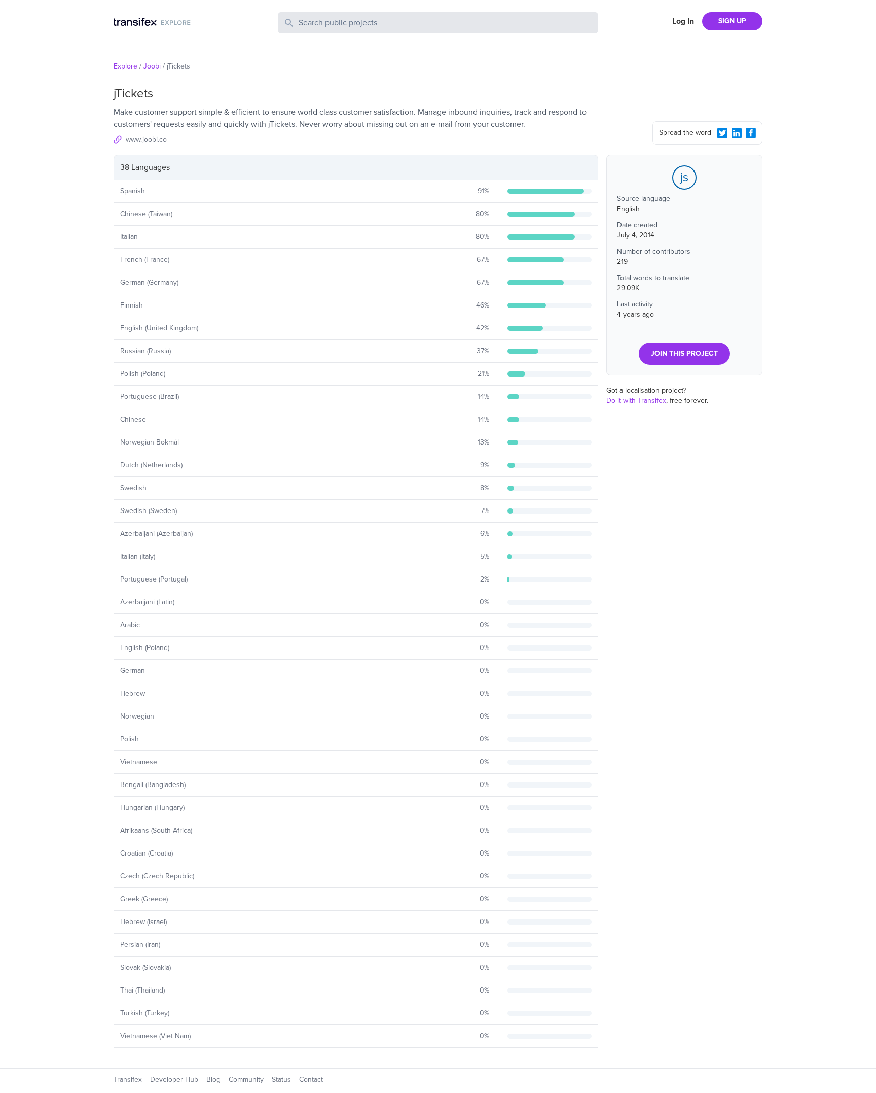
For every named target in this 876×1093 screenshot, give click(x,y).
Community (246, 1079)
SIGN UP (732, 21)
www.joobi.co (146, 139)
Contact (311, 1079)
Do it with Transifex (636, 400)
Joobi (152, 66)
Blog (213, 1079)
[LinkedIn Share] (736, 133)
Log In (683, 21)
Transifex (128, 1079)
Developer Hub (174, 1079)
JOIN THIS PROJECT (684, 353)
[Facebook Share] (751, 133)
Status (281, 1079)
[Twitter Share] (722, 133)
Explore (125, 66)
